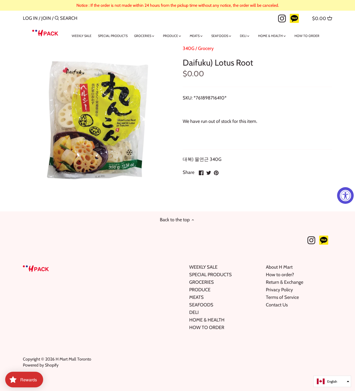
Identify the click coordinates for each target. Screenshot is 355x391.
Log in (30, 18)
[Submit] (57, 19)
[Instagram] (282, 18)
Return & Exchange (284, 282)
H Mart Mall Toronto (73, 359)
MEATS (196, 297)
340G (188, 48)
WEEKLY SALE (203, 267)
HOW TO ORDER (206, 327)
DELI (194, 312)
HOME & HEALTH (207, 320)
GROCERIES (201, 282)
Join (46, 18)
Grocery (206, 48)
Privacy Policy (279, 290)
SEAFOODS (201, 305)
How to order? (280, 275)
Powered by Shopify (40, 365)
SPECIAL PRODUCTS (210, 275)
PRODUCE (200, 290)
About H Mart (279, 267)
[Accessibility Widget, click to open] (345, 195)
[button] (332, 381)
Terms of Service (282, 297)
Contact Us (277, 305)
